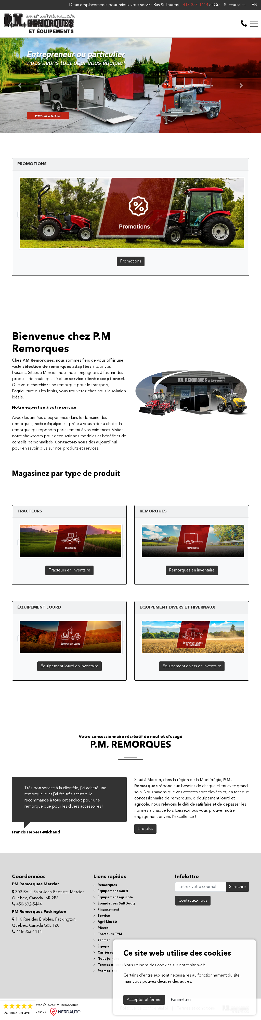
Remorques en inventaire (192, 570)
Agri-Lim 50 (107, 922)
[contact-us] (244, 24)
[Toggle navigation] (254, 24)
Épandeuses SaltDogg (116, 903)
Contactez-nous (192, 901)
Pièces (103, 928)
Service (103, 916)
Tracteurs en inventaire (69, 570)
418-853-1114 (171, 5)
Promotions (130, 261)
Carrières (105, 952)
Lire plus (145, 829)
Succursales (234, 5)
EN (254, 5)
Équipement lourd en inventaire (69, 666)
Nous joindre (108, 958)
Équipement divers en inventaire (191, 666)
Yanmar (103, 940)
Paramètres (181, 1000)
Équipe (103, 946)
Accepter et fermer (144, 1000)
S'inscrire (237, 887)
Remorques (107, 885)
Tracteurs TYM (109, 934)
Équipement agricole (115, 897)
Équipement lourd (112, 891)
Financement (108, 909)
